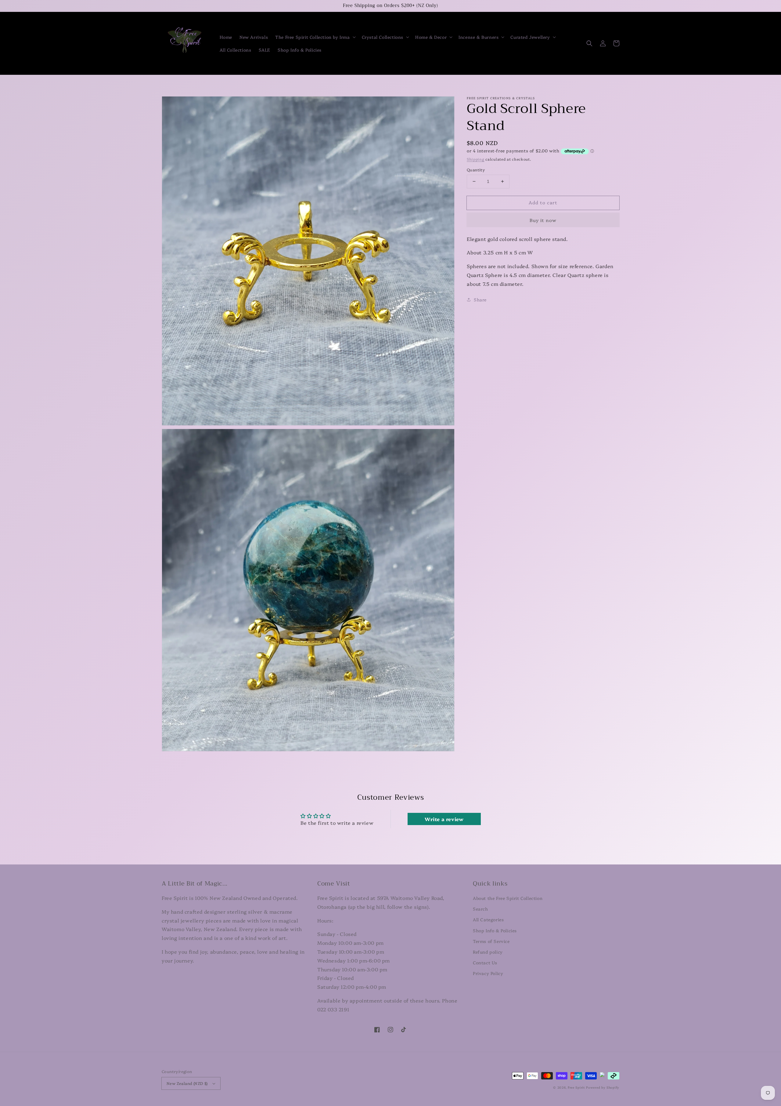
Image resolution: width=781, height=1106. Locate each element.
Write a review (444, 819)
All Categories (488, 919)
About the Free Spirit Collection (507, 898)
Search (480, 909)
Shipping (475, 159)
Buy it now (543, 219)
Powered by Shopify (602, 1087)
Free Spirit (576, 1087)
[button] (315, 37)
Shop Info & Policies (495, 930)
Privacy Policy (488, 973)
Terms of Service (491, 941)
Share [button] (480, 299)
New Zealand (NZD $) (187, 1083)
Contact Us (485, 962)
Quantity (476, 169)
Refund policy (488, 952)
